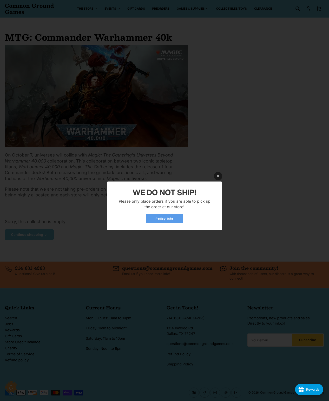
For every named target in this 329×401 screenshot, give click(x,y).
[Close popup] (218, 176)
